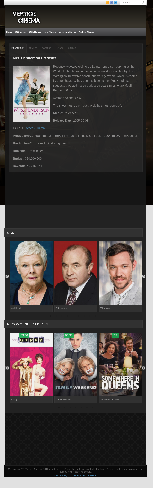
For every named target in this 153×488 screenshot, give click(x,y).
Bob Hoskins (61, 308)
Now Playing (50, 32)
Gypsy (14, 399)
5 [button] (73, 316)
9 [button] (95, 316)
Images (59, 48)
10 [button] (101, 316)
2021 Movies (35, 32)
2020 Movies (20, 32)
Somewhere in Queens (110, 399)
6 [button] (78, 316)
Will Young (105, 308)
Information (17, 48)
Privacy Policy (60, 475)
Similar (72, 48)
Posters (46, 48)
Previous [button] (7, 276)
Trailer (33, 48)
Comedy (29, 128)
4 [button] (67, 316)
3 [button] (62, 316)
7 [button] (84, 316)
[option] (31, 276)
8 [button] (90, 316)
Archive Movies (86, 32)
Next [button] (143, 276)
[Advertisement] (75, 439)
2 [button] (56, 316)
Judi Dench (16, 308)
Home (9, 32)
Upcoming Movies (67, 32)
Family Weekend (63, 399)
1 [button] (50, 316)
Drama (40, 128)
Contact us (75, 475)
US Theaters (89, 475)
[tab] (18, 48)
